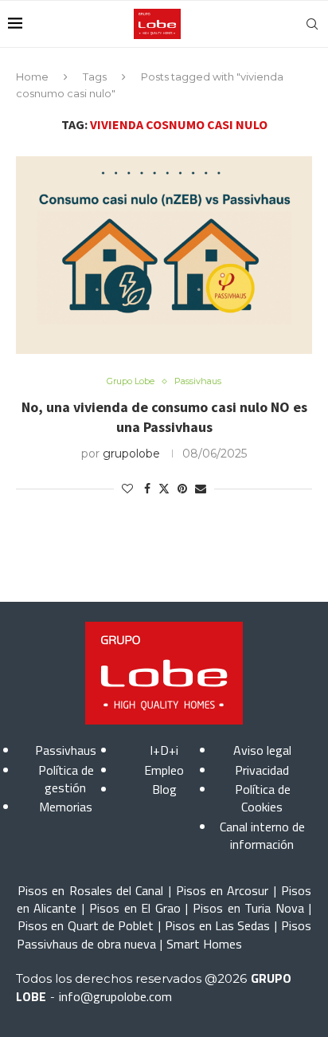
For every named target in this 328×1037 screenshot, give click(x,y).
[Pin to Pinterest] (182, 488)
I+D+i (164, 750)
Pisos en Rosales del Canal (90, 890)
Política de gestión (66, 778)
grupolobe (131, 453)
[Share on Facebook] (147, 488)
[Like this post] (127, 488)
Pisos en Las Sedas (217, 925)
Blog (164, 789)
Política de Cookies (263, 798)
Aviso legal (262, 750)
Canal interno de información (262, 835)
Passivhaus (65, 750)
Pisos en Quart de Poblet (86, 925)
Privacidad (262, 770)
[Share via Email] (200, 488)
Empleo (164, 770)
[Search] (312, 24)
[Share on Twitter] (164, 488)
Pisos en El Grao (134, 907)
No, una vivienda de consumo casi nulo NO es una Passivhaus (164, 416)
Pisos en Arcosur (222, 890)
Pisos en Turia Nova (248, 907)
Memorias (65, 806)
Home (32, 76)
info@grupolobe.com (115, 996)
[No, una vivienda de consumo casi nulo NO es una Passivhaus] (164, 255)
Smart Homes (204, 943)
